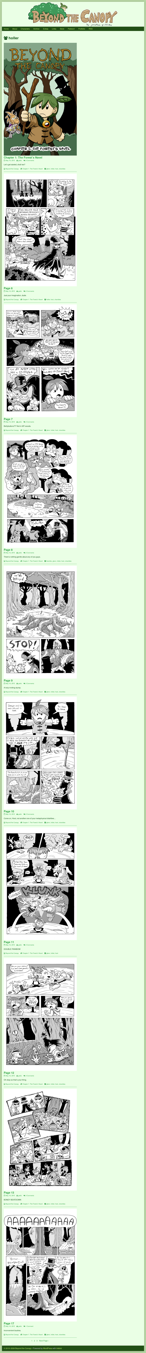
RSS (91, 28)
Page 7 (8, 419)
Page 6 (8, 288)
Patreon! (71, 28)
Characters (25, 28)
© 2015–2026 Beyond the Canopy (17, 1348)
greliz (20, 160)
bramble (49, 561)
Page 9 (8, 680)
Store (62, 28)
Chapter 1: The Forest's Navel (32, 169)
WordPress (47, 1348)
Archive (36, 28)
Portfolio (81, 28)
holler (52, 169)
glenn (48, 169)
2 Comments (30, 291)
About (14, 28)
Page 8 (8, 550)
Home (6, 28)
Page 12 (9, 1073)
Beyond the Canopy (12, 169)
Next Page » (44, 1340)
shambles (62, 169)
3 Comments (30, 422)
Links (54, 28)
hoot (56, 169)
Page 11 (9, 942)
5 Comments (30, 160)
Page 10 (9, 811)
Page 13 (9, 1192)
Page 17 (9, 1323)
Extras (45, 28)
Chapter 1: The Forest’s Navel (23, 157)
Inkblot (59, 1348)
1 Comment (29, 1326)
